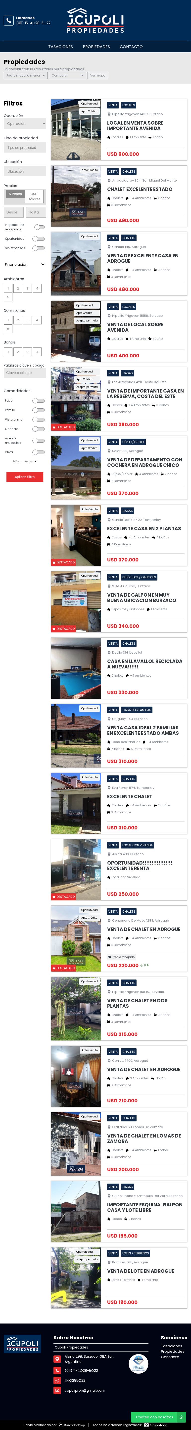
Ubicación (13, 161)
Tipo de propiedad (21, 137)
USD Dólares (34, 196)
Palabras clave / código (24, 365)
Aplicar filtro (25, 477)
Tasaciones (60, 47)
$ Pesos (15, 193)
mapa (100, 75)
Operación (13, 115)
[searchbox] (26, 147)
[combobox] (25, 147)
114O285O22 (75, 1380)
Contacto (131, 47)
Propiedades (96, 47)
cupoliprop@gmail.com (85, 1390)
